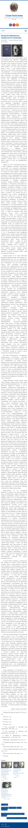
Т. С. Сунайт (10, 40)
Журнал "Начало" (18, 40)
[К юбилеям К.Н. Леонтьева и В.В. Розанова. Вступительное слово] (18, 765)
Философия (4, 42)
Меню (3, 30)
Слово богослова (14, 15)
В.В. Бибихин (4, 807)
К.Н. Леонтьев (12, 807)
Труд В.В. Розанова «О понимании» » (17, 818)
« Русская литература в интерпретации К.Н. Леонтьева (12, 814)
